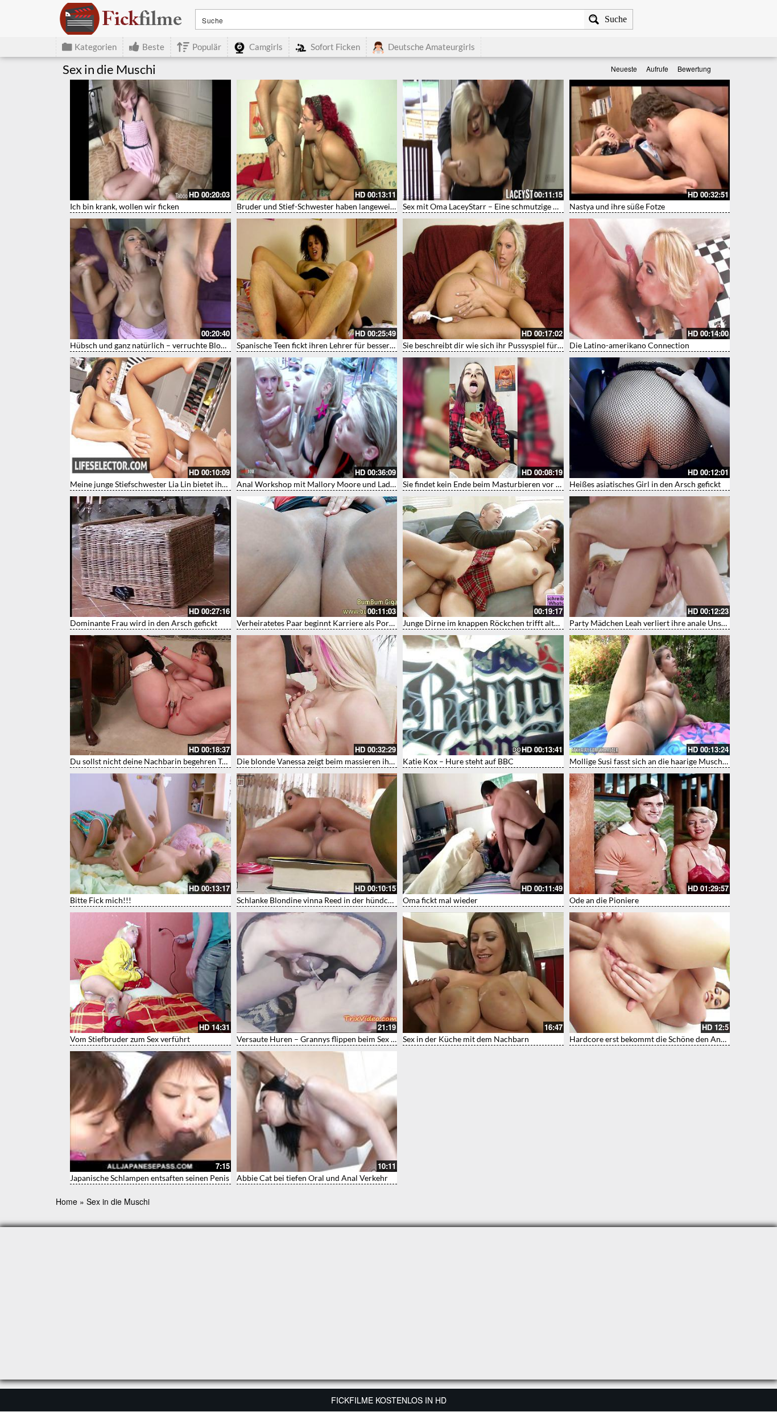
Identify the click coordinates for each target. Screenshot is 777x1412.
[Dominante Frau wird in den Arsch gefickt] (150, 556)
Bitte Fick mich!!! (100, 900)
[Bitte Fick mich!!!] (150, 833)
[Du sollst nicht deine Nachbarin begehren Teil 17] (150, 695)
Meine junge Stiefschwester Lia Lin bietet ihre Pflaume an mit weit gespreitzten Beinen (221, 484)
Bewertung (694, 68)
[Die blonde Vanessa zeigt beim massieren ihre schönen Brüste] (317, 695)
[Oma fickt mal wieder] (483, 833)
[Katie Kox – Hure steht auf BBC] (483, 695)
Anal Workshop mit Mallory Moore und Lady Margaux (332, 484)
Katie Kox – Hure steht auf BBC (458, 761)
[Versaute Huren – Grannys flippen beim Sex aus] (317, 972)
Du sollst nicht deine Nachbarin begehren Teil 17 (155, 761)
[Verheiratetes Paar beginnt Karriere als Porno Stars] (317, 556)
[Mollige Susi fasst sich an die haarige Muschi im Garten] (649, 695)
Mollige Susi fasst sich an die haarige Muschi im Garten (665, 761)
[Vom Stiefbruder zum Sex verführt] (150, 972)
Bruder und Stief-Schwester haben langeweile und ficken (336, 206)
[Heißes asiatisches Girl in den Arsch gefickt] (649, 417)
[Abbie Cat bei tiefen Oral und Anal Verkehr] (317, 1111)
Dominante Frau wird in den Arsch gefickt (143, 623)
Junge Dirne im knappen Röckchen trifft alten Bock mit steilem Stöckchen (532, 623)
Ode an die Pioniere (604, 900)
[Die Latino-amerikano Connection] (649, 279)
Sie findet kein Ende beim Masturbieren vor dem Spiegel (500, 484)
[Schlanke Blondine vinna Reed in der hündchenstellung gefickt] (317, 833)
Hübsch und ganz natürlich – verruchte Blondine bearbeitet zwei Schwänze (201, 345)
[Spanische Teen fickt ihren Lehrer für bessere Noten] (317, 279)
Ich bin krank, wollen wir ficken (124, 206)
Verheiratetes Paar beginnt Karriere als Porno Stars (327, 623)
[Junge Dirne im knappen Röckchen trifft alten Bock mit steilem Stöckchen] (483, 556)
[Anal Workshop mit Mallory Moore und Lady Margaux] (317, 417)
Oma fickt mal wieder (440, 900)
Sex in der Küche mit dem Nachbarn (466, 1039)
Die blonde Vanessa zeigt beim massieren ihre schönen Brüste (345, 761)
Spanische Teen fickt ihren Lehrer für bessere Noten (327, 345)
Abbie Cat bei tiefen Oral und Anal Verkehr (312, 1178)
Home (66, 1201)
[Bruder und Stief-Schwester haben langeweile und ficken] (317, 140)
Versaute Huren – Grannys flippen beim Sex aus (320, 1039)
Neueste (624, 68)
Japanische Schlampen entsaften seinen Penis (149, 1178)
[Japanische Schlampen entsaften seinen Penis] (150, 1111)
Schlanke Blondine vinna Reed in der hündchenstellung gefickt (345, 900)
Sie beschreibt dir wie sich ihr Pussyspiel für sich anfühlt (502, 345)
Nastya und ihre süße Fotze (617, 206)
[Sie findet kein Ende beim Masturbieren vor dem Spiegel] (483, 417)
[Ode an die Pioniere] (649, 833)
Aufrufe (657, 68)
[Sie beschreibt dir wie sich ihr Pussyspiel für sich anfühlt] (483, 279)
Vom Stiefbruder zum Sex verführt (130, 1039)
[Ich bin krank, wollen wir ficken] (150, 140)
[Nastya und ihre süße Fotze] (649, 140)
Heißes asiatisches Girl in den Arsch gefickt (645, 484)
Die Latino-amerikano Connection (629, 345)
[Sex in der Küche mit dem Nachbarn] (483, 972)
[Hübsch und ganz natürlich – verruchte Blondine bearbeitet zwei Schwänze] (150, 279)
